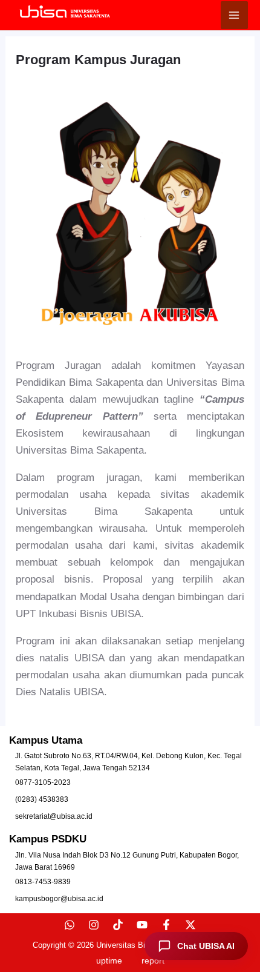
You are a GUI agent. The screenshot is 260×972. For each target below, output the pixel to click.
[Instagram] (94, 925)
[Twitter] (190, 925)
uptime (109, 960)
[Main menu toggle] (235, 15)
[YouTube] (142, 925)
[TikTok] (118, 925)
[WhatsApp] (69, 925)
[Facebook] (166, 925)
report (152, 960)
